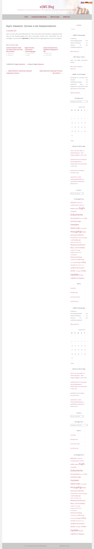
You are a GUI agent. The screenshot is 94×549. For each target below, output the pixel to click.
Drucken (81, 218)
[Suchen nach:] (79, 29)
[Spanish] (91, 2)
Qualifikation (73, 259)
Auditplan (81, 205)
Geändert (74, 224)
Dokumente (22, 64)
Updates (81, 275)
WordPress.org (74, 301)
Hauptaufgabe (83, 228)
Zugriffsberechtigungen (77, 278)
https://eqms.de (74, 51)
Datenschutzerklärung (39, 17)
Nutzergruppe (73, 254)
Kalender (80, 235)
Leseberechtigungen (82, 237)
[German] (86, 2)
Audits (72, 208)
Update (74, 274)
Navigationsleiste (74, 252)
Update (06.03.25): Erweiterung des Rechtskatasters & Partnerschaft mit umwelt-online (78, 162)
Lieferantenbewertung (75, 242)
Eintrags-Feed (74, 292)
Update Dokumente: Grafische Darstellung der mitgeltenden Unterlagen (19, 72)
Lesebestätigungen (75, 240)
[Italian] (89, 2)
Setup (83, 262)
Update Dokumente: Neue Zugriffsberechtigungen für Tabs (50, 49)
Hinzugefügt (76, 231)
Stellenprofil (78, 265)
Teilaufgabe (78, 271)
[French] (84, 2)
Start (26, 17)
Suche (82, 265)
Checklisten (73, 211)
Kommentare (74, 237)
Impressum (66, 17)
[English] (82, 2)
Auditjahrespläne (74, 205)
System (73, 268)
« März (72, 141)
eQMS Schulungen (75, 93)
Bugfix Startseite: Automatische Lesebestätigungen (30, 49)
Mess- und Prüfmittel (77, 248)
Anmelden (73, 288)
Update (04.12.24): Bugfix (77, 170)
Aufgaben (76, 208)
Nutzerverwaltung (76, 257)
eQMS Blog (47, 6)
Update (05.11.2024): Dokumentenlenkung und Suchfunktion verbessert (76, 179)
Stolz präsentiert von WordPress (35, 546)
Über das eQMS (54, 17)
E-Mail (85, 218)
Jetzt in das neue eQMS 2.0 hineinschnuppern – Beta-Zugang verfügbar (77, 153)
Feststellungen (75, 221)
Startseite (72, 265)
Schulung (72, 262)
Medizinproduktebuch (78, 245)
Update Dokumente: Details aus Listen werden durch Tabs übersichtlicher (14, 49)
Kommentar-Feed (75, 297)
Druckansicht (74, 218)
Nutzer (79, 252)
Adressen (73, 202)
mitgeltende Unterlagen (75, 250)
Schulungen (78, 262)
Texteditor (83, 271)
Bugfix (17, 64)
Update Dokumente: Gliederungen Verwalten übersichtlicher (50, 72)
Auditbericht (80, 202)
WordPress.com (64, 546)
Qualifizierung (80, 259)
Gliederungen (75, 228)
